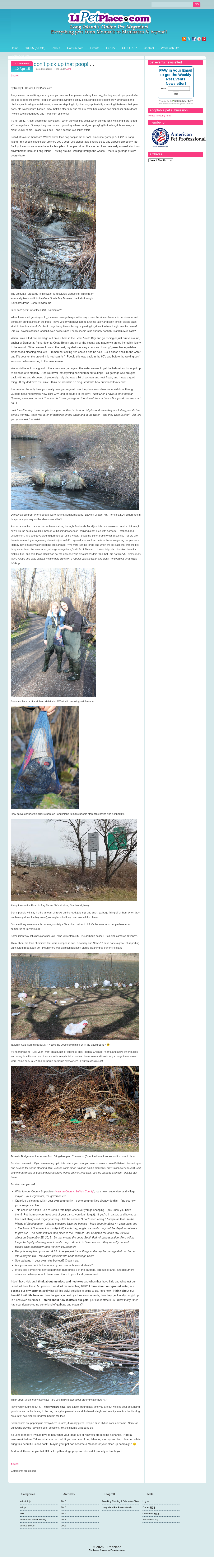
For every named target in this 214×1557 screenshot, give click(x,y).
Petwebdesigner (118, 1550)
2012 (63, 1525)
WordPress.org (150, 1519)
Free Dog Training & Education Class (120, 1501)
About (56, 48)
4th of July (25, 1501)
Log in (146, 1501)
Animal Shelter (27, 1525)
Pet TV (110, 48)
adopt (23, 1507)
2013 (63, 1519)
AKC (22, 1513)
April (68, 69)
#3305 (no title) (35, 48)
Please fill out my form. (159, 115)
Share (14, 75)
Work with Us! (170, 48)
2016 (63, 1501)
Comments (151, 1513)
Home (15, 48)
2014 (63, 1513)
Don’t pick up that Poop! (61, 64)
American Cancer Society (33, 1519)
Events (94, 48)
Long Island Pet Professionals (117, 1507)
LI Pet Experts (20, 56)
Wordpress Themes (98, 1550)
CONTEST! (129, 48)
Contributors (75, 48)
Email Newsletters (171, 103)
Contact (149, 48)
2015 (63, 1507)
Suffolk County (84, 1191)
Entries (149, 1507)
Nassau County (64, 1191)
